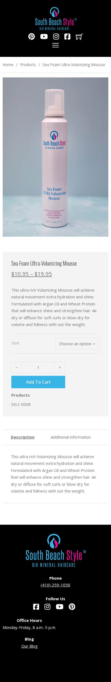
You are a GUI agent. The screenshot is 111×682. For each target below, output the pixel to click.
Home (8, 64)
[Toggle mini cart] (79, 36)
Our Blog (29, 646)
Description (22, 437)
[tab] (23, 437)
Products (28, 64)
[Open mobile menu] (55, 45)
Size (15, 342)
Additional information (71, 437)
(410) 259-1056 (55, 585)
